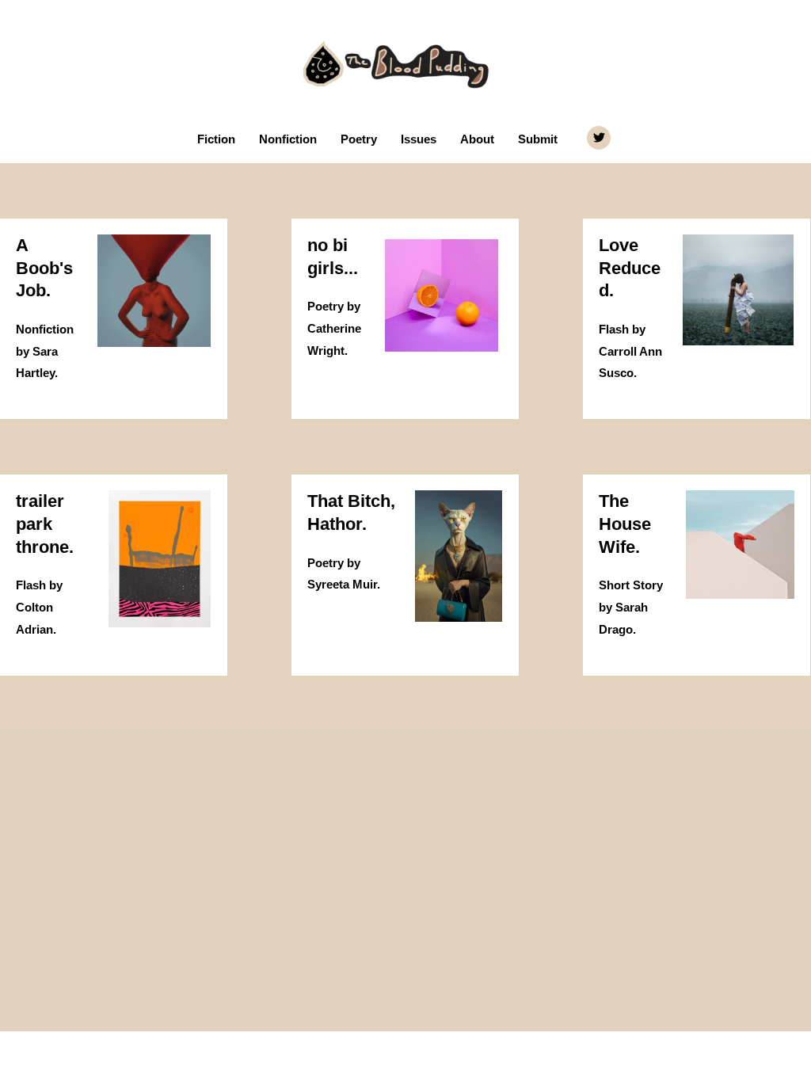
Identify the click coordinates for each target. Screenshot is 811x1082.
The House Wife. (625, 523)
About (477, 139)
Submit (538, 139)
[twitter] (601, 138)
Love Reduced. (630, 267)
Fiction (216, 139)
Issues (418, 139)
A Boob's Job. (44, 267)
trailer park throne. (45, 523)
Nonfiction (288, 139)
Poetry (359, 139)
